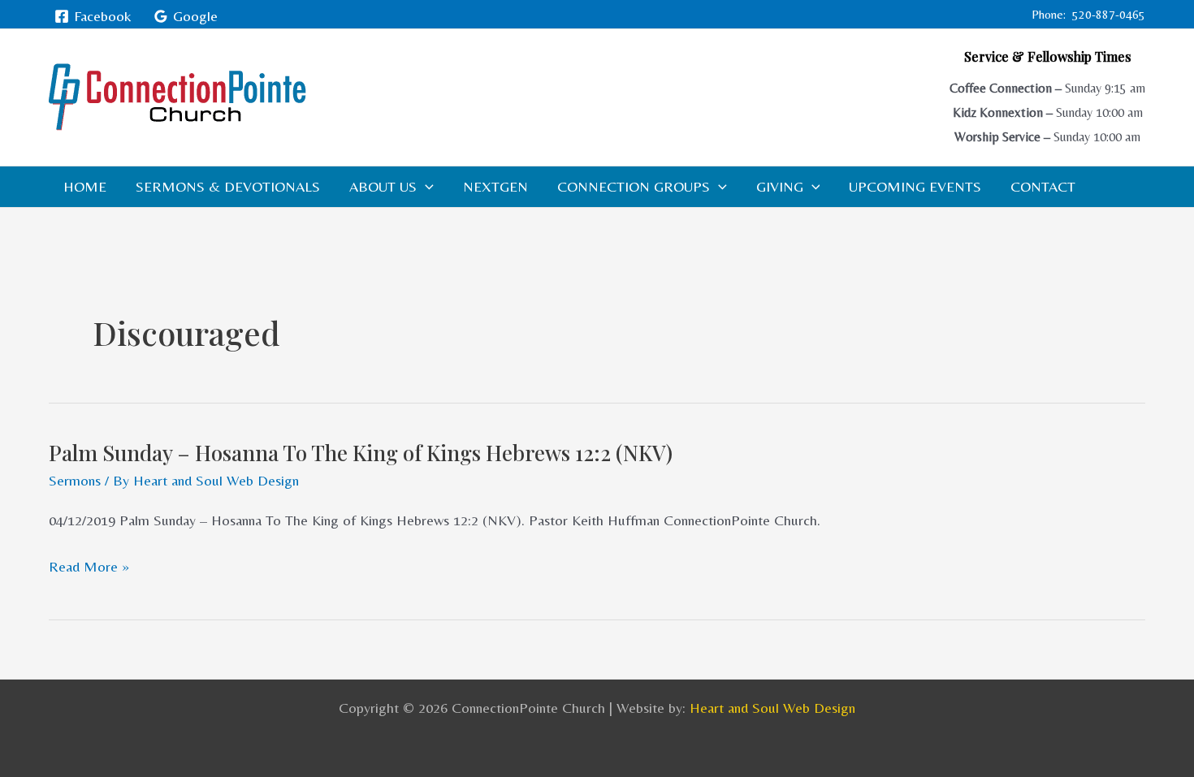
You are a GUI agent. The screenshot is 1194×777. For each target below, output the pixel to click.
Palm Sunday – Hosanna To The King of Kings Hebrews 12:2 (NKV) (361, 452)
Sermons (75, 480)
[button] (425, 186)
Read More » (89, 567)
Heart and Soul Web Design (772, 707)
